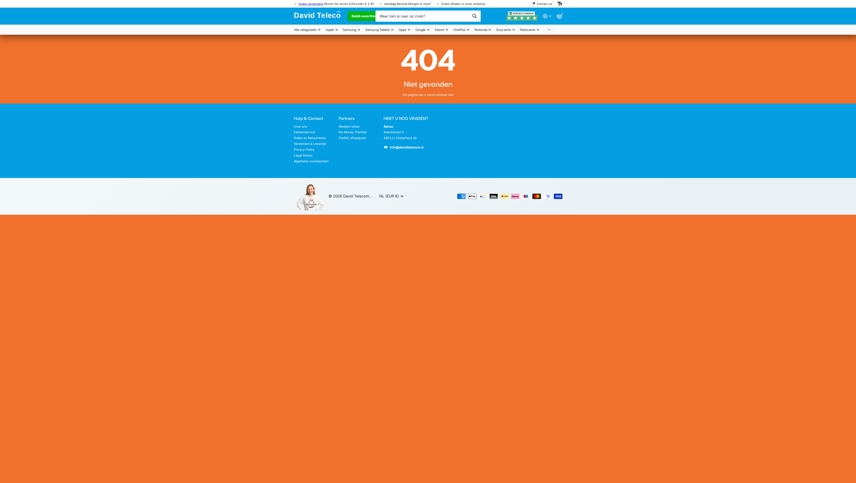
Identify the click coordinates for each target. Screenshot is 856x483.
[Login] (547, 16)
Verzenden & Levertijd (310, 144)
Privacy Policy (304, 149)
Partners (347, 118)
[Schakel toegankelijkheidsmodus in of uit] (559, 4)
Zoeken (474, 16)
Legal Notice (303, 155)
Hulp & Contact (308, 118)
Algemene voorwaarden (311, 161)
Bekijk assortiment (366, 16)
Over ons (300, 126)
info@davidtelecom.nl (407, 147)
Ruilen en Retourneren (310, 138)
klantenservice (304, 132)
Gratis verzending (311, 4)
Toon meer (549, 30)
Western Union (349, 126)
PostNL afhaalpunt (352, 138)
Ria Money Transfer (353, 132)
